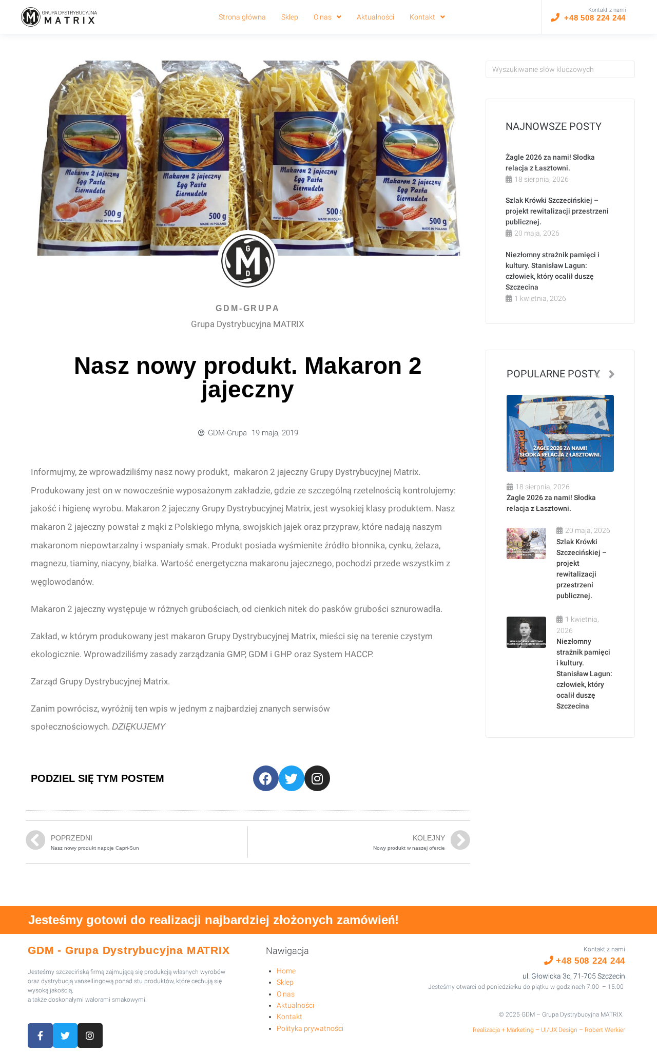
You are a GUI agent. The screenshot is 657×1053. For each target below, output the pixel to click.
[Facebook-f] (40, 1035)
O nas (286, 994)
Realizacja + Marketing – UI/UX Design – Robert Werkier (549, 1029)
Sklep (285, 982)
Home (286, 971)
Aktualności (295, 1005)
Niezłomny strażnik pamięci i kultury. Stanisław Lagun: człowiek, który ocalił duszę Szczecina (584, 673)
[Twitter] (291, 778)
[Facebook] (266, 778)
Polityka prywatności (310, 1028)
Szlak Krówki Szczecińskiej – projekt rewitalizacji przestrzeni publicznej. (557, 211)
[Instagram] (317, 778)
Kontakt (289, 1016)
